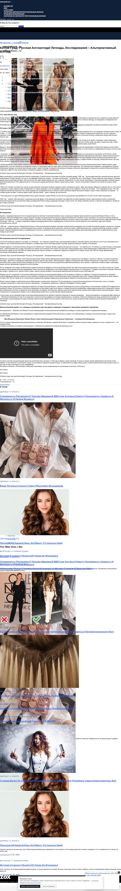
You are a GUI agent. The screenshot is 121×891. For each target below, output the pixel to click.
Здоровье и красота (16, 50)
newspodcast (5, 66)
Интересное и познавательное (21, 59)
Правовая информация (14, 14)
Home (5, 8)
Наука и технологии (16, 69)
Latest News (8, 10)
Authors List (8, 6)
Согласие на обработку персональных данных (25, 16)
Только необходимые (49, 886)
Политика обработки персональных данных (23, 12)
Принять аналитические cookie (30, 886)
